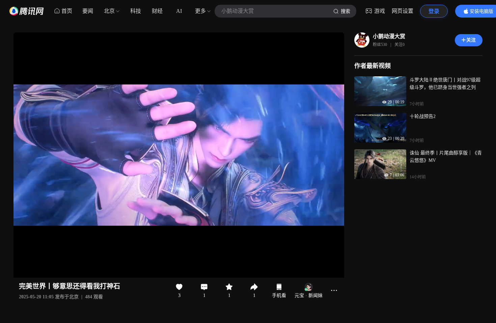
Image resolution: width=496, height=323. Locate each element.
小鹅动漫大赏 (389, 36)
